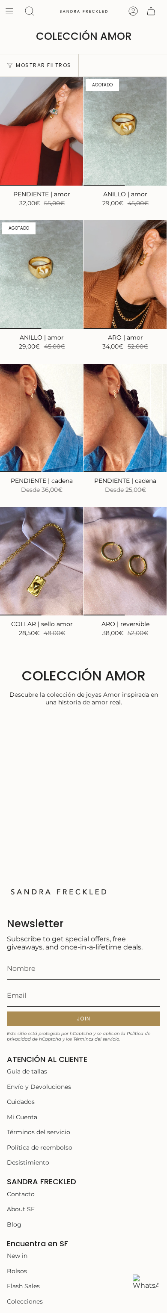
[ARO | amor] (125, 274)
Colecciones (25, 1301)
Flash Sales (23, 1286)
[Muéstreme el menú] (9, 11)
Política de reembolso (39, 1147)
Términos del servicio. (96, 1039)
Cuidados (21, 1102)
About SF (21, 1209)
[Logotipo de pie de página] (58, 891)
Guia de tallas (27, 1071)
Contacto (21, 1194)
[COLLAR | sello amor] (42, 561)
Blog (14, 1224)
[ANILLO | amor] (125, 131)
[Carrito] (151, 11)
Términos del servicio (38, 1132)
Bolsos (17, 1271)
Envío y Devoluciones (39, 1087)
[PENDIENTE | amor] (42, 131)
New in (17, 1256)
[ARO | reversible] (125, 561)
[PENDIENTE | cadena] (42, 418)
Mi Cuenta (22, 1117)
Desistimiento (28, 1162)
